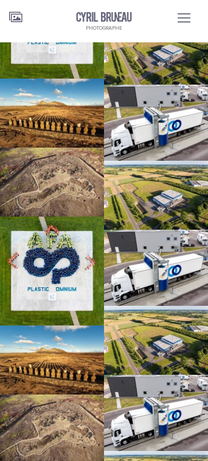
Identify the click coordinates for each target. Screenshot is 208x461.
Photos (16, 14)
